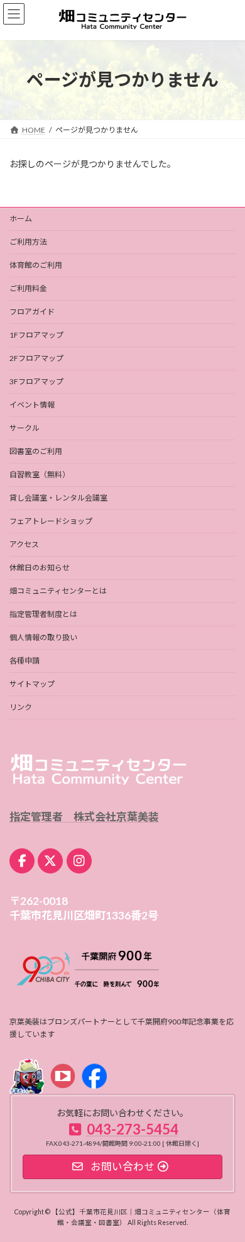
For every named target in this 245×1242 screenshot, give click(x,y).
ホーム (20, 218)
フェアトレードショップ (50, 521)
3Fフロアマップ (36, 381)
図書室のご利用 (35, 451)
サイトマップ (32, 684)
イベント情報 (32, 404)
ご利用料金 (28, 288)
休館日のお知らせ (39, 567)
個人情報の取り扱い (43, 637)
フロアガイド (32, 311)
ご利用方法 (28, 242)
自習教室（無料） (39, 474)
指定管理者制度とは (43, 614)
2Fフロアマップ (36, 358)
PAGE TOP (226, 1191)
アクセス (24, 544)
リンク (20, 707)
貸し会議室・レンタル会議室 (58, 497)
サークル (24, 428)
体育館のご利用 (35, 265)
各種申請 (24, 660)
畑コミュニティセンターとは (58, 591)
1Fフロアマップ (36, 335)
